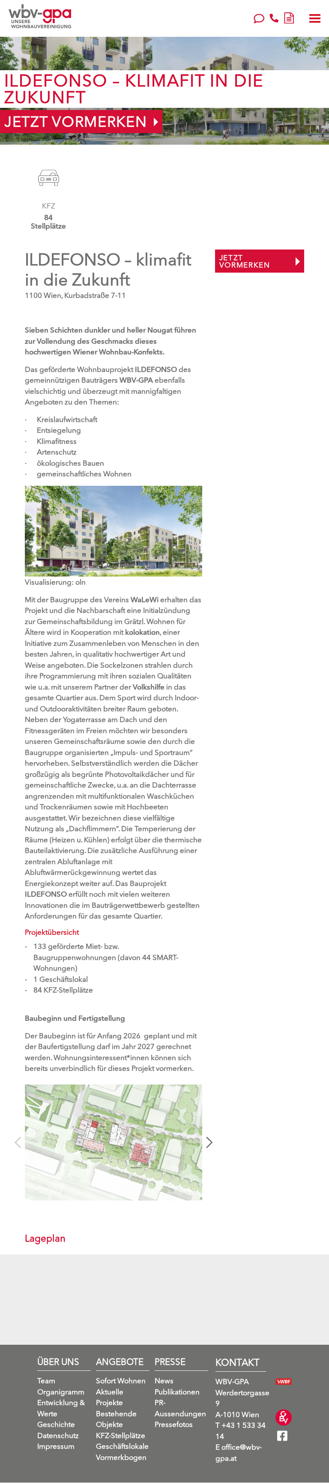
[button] (209, 1142)
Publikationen (177, 1391)
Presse (170, 1362)
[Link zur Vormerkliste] (289, 16)
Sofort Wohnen (121, 1380)
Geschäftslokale (122, 1446)
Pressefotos (174, 1424)
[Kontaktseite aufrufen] (259, 17)
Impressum (56, 1446)
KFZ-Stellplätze (120, 1435)
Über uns (58, 1362)
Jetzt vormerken (75, 122)
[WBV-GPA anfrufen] (274, 17)
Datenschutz (58, 1435)
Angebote (120, 1362)
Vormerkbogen (121, 1457)
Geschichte (56, 1424)
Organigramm (60, 1391)
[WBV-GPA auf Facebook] (284, 1446)
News (164, 1380)
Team (46, 1380)
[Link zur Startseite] (40, 16)
